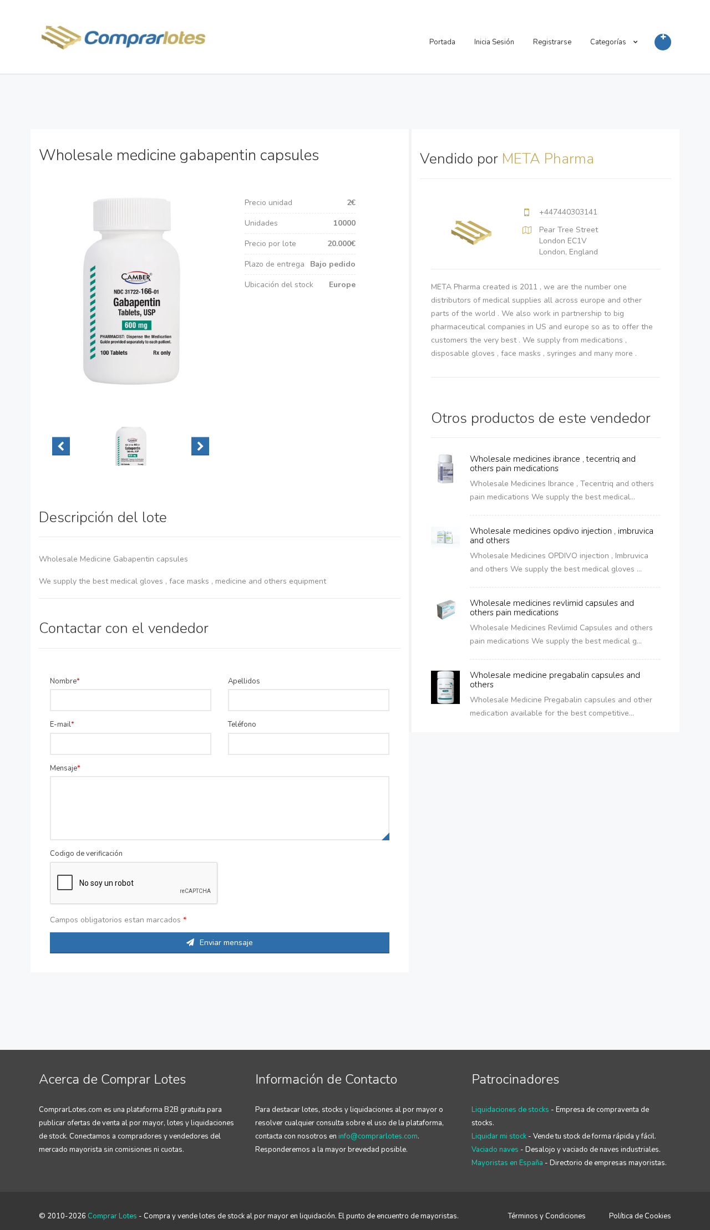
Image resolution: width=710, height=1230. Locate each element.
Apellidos (244, 681)
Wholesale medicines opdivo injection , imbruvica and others (561, 535)
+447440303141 (568, 212)
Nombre (63, 681)
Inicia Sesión (494, 42)
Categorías (609, 42)
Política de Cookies (640, 1216)
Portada (442, 42)
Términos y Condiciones (547, 1216)
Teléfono (242, 724)
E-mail (60, 724)
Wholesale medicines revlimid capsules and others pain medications (552, 608)
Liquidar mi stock (498, 1136)
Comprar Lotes (112, 1216)
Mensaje (63, 768)
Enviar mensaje (226, 942)
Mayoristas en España (507, 1163)
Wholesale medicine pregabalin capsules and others (555, 680)
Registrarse (552, 42)
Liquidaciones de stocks (510, 1110)
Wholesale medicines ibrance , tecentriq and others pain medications (553, 463)
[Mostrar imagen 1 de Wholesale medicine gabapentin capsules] (130, 446)
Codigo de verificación (86, 854)
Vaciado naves (495, 1150)
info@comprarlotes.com (378, 1136)
